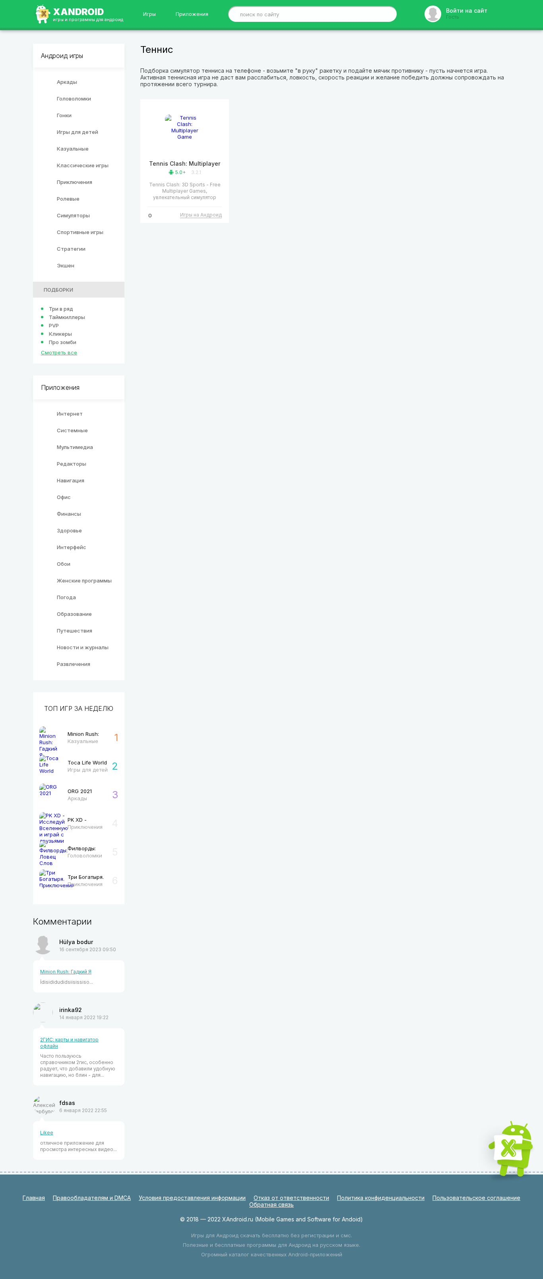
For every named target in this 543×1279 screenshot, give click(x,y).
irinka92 (70, 1009)
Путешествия (74, 630)
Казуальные (73, 148)
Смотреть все (59, 352)
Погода (66, 597)
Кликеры (60, 334)
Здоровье (69, 530)
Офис (64, 497)
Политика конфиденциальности (381, 1197)
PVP (54, 325)
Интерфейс (71, 547)
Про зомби (62, 342)
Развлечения (73, 664)
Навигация (70, 480)
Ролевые (68, 198)
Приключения (74, 182)
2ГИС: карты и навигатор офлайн (69, 1043)
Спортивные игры (80, 232)
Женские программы (84, 580)
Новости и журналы (83, 647)
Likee (46, 1133)
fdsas (67, 1102)
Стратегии (71, 249)
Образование (74, 614)
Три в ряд (61, 309)
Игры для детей (77, 132)
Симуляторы (73, 215)
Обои (63, 564)
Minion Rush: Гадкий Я (65, 972)
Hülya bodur (76, 941)
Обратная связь (271, 1204)
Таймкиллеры (67, 317)
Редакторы (71, 464)
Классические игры (83, 165)
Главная (34, 1197)
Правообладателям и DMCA (92, 1197)
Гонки (64, 115)
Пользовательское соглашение (476, 1197)
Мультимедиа (75, 447)
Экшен (65, 265)
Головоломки (74, 98)
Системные (72, 430)
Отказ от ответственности (291, 1197)
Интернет (70, 413)
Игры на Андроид (201, 215)
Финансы (69, 514)
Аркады (67, 82)
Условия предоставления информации (192, 1197)
